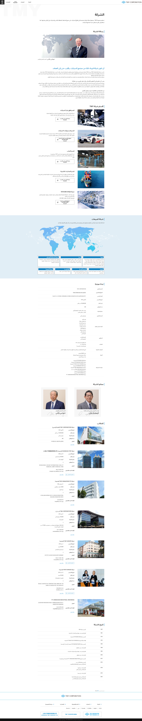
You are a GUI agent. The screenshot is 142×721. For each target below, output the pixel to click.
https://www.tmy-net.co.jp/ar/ (79, 292)
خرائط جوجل (72, 444)
